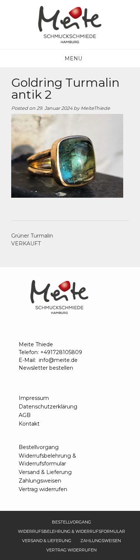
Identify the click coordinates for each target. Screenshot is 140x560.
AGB (25, 415)
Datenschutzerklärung (48, 406)
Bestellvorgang (39, 447)
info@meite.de (58, 360)
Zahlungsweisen (40, 480)
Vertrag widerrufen (43, 489)
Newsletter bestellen (46, 368)
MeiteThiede (95, 108)
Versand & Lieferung (45, 472)
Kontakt (29, 423)
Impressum (34, 398)
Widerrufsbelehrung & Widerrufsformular (47, 459)
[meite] (70, 24)
